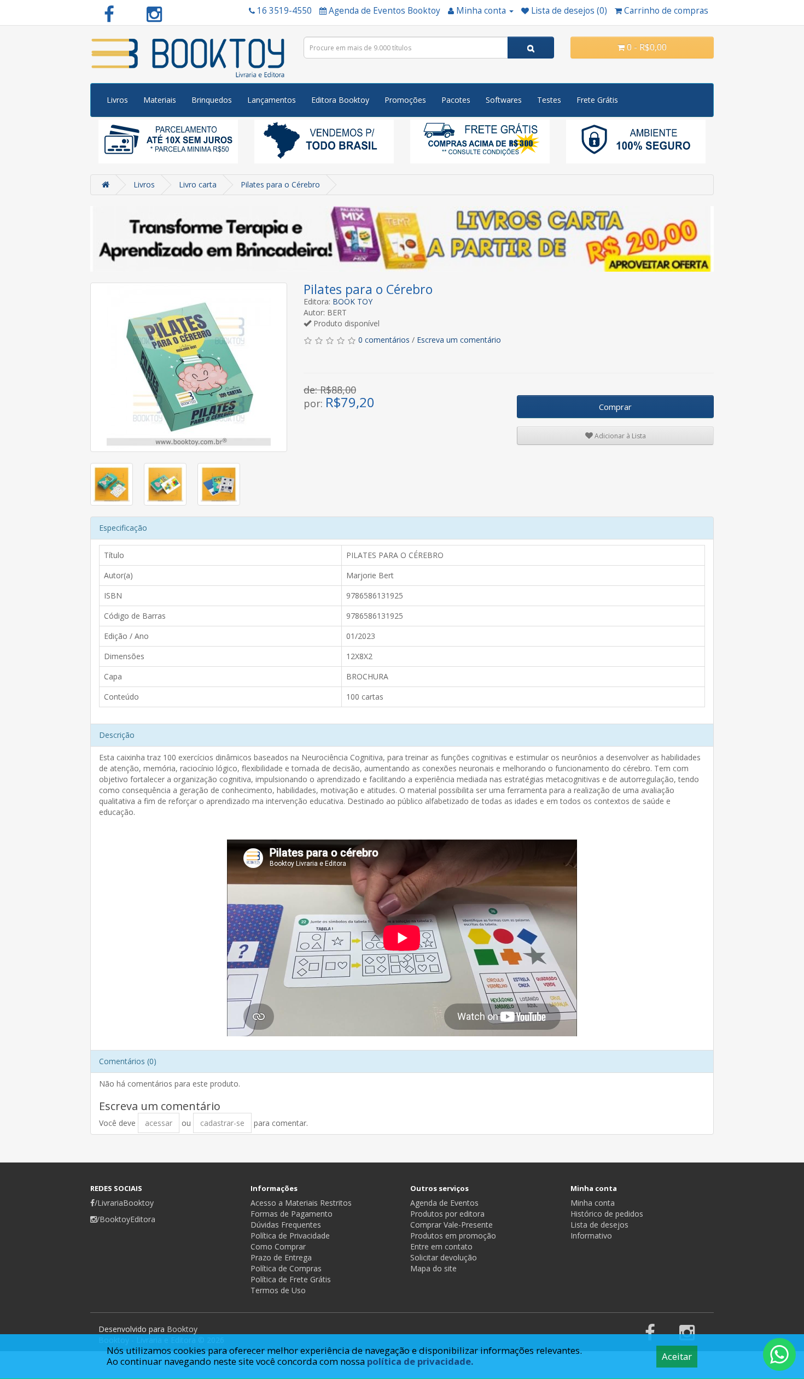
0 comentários (384, 340)
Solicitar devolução (443, 1257)
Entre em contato (441, 1246)
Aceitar (677, 1356)
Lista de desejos (599, 1224)
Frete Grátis (597, 100)
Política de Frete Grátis (290, 1279)
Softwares (504, 100)
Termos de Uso (278, 1290)
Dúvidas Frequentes (285, 1224)
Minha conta (592, 1203)
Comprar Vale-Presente (451, 1224)
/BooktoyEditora (126, 1219)
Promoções (405, 100)
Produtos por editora (447, 1213)
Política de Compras (286, 1268)
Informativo (591, 1235)
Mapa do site (433, 1268)
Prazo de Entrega (281, 1257)
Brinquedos (211, 100)
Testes (549, 100)
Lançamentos (271, 100)
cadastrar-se (222, 1123)
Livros (117, 100)
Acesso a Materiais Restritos (301, 1203)
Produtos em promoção (453, 1235)
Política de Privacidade (290, 1235)
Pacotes (455, 100)
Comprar (615, 406)
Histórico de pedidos (606, 1213)
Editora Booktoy (340, 100)
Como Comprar (278, 1246)
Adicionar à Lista (619, 436)
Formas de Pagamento (291, 1213)
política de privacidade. (420, 1361)
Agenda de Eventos (444, 1203)
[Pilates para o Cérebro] (188, 367)
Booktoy (182, 1329)
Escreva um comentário (459, 340)
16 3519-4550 (284, 10)
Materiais (159, 100)
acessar (158, 1123)
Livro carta (198, 184)
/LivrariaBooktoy (124, 1203)
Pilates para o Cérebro (280, 184)
